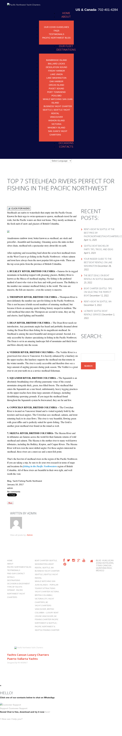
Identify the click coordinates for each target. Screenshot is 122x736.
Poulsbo (56, 95)
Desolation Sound (56, 67)
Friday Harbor (56, 71)
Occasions (66, 143)
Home (66, 13)
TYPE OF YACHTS (14, 587)
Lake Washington (56, 78)
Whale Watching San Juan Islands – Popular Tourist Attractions (46, 584)
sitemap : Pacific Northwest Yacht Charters (16, 593)
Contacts (66, 146)
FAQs (56, 30)
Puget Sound (56, 88)
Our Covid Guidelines (56, 27)
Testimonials (56, 34)
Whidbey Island (56, 127)
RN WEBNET (23, 662)
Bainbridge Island (56, 60)
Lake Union (56, 74)
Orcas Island (56, 85)
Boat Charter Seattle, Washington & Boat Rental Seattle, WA (46, 564)
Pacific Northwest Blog (56, 38)
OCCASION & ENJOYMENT (18, 584)
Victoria (56, 124)
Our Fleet (66, 46)
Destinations (66, 49)
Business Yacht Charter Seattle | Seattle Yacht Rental (57, 110)
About (66, 16)
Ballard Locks (56, 63)
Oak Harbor (56, 81)
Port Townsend (56, 92)
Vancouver (56, 117)
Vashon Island (56, 120)
